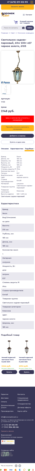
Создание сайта (7, 450)
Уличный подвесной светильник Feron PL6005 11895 (26, 360)
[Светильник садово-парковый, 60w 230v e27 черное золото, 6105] (17, 84)
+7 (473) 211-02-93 (17, 2)
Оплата (4, 402)
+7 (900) (10, 427)
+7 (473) (9, 425)
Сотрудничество (24, 404)
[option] (9, 356)
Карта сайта (22, 411)
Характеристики (16, 148)
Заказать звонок (7, 431)
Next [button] (30, 354)
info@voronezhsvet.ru (9, 417)
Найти (29, 28)
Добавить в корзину (17, 136)
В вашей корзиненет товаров (26, 22)
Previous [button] (5, 354)
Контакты (21, 394)
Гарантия (4, 394)
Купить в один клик (17, 142)
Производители (7, 411)
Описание (5, 148)
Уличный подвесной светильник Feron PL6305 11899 (8, 360)
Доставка (4, 398)
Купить (9, 372)
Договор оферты (24, 407)
